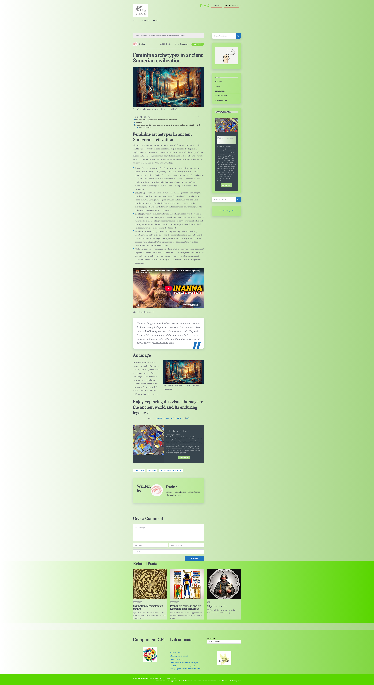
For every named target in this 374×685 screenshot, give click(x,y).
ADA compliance (235, 681)
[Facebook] (201, 5)
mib (188, 418)
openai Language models (165, 418)
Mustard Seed (175, 653)
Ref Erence (137, 602)
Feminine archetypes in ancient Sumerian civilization (156, 120)
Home (135, 20)
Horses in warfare (176, 659)
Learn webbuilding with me (226, 211)
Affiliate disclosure (185, 681)
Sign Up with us (231, 6)
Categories (211, 638)
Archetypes (139, 470)
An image (139, 122)
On (208, 602)
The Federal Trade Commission (205, 681)
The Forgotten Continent (179, 656)
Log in (217, 86)
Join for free (184, 457)
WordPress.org (221, 100)
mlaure (160, 678)
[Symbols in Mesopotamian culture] (150, 584)
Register (218, 82)
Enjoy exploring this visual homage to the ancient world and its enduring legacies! (167, 125)
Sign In (217, 6)
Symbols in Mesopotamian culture (148, 607)
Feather (142, 44)
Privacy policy (171, 681)
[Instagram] (208, 5)
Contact (156, 20)
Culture (144, 36)
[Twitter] (205, 5)
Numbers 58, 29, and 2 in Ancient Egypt (184, 662)
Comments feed (221, 96)
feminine (152, 470)
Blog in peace (145, 678)
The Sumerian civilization (170, 470)
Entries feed (220, 91)
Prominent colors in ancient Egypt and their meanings (185, 607)
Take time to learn (145, 127)
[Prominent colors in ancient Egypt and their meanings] (187, 584)
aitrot (179, 418)
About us (145, 20)
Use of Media (222, 681)
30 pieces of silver (217, 606)
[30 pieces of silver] (224, 584)
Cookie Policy (160, 681)
